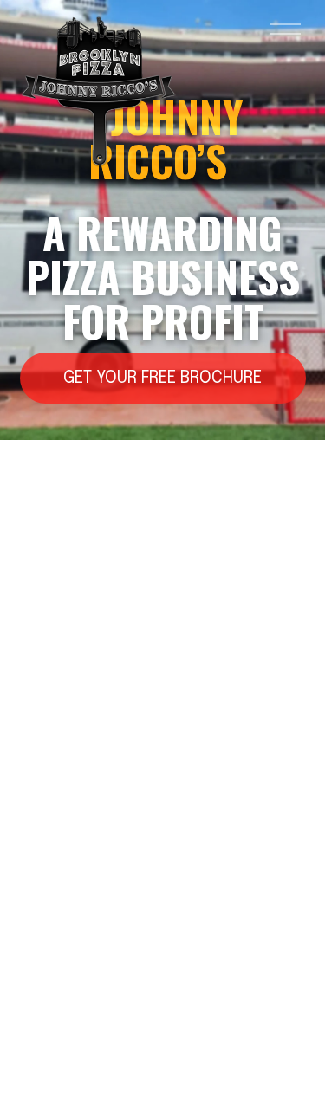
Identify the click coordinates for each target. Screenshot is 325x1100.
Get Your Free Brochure (162, 378)
